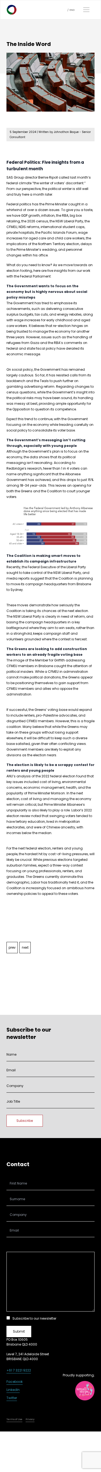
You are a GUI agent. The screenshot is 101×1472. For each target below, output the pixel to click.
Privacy (30, 1419)
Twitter (11, 1398)
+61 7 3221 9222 (18, 1370)
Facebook (14, 1381)
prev (12, 947)
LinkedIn (13, 1389)
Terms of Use (14, 1419)
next (25, 947)
